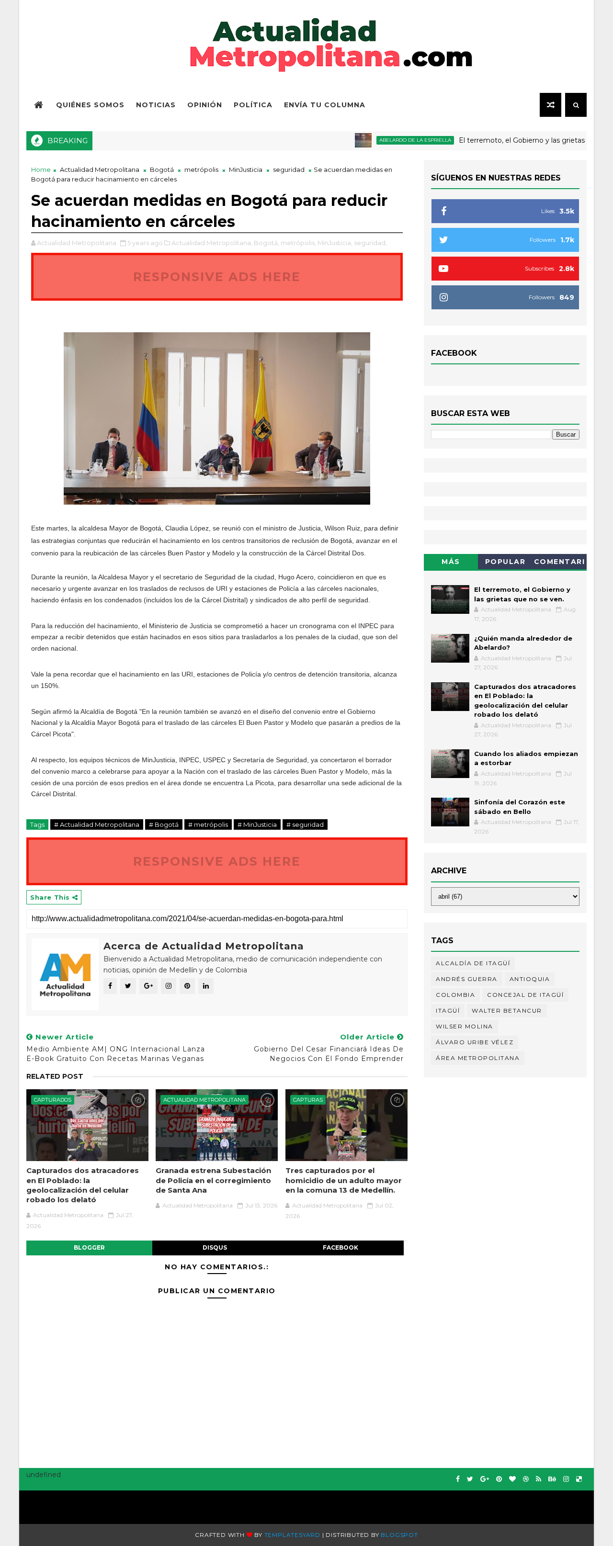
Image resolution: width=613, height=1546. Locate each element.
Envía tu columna (324, 105)
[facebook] (458, 1479)
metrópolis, (298, 243)
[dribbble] (526, 1479)
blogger (89, 1247)
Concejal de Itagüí (525, 994)
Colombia (455, 994)
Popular (505, 561)
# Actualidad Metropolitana (96, 824)
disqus (215, 1247)
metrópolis (201, 169)
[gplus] (484, 1479)
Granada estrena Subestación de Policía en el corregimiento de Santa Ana (213, 1180)
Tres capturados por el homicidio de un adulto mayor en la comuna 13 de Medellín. (343, 1180)
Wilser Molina (464, 1026)
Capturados (52, 1099)
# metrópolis (208, 824)
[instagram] (566, 1479)
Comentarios (559, 563)
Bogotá (162, 169)
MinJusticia (245, 169)
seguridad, (370, 243)
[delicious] (579, 1479)
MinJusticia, (335, 243)
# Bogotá (164, 824)
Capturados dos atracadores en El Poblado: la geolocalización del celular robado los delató (82, 1185)
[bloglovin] (512, 1479)
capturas (308, 1099)
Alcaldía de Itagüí (473, 963)
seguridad (289, 169)
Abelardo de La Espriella (392, 140)
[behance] (552, 1479)
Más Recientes (451, 563)
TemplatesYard (292, 1534)
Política (253, 105)
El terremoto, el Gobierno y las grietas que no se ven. (524, 140)
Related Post (54, 1076)
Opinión (204, 105)
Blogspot (399, 1534)
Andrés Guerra (467, 978)
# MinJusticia (257, 824)
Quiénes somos (90, 105)
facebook (340, 1247)
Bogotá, (266, 243)
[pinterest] (499, 1479)
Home (41, 169)
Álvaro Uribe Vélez (474, 1042)
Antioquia (530, 978)
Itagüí (448, 1010)
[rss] (539, 1479)
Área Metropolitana (478, 1057)
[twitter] (470, 1479)
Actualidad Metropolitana (99, 169)
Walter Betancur (507, 1010)
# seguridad (305, 824)
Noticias (156, 105)
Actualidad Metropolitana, (211, 243)
